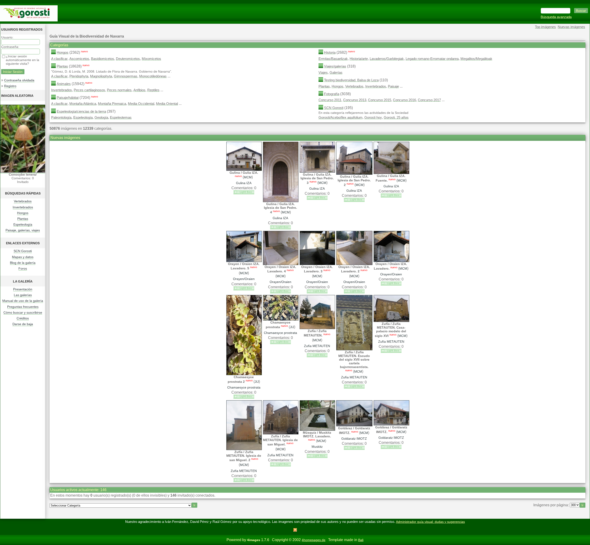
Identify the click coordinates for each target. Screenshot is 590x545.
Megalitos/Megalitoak (476, 59)
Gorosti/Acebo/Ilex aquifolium (341, 117)
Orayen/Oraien (244, 279)
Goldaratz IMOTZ (354, 438)
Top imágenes (545, 27)
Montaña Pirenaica (112, 104)
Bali (360, 540)
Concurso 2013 (354, 100)
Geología (101, 117)
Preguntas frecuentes (22, 307)
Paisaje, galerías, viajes (23, 230)
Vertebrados (23, 201)
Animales (64, 84)
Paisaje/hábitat (68, 98)
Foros (22, 268)
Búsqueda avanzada (556, 17)
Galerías (336, 72)
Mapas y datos (22, 257)
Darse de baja (22, 324)
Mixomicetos (151, 59)
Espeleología (22, 224)
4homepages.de (313, 540)
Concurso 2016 (404, 100)
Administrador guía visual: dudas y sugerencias (430, 522)
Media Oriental (167, 104)
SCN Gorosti (23, 251)
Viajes (323, 72)
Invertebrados (23, 207)
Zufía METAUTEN (317, 346)
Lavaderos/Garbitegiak (387, 59)
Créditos (23, 318)
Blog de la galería (22, 263)
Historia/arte (359, 59)
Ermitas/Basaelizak (333, 59)
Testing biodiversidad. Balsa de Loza (351, 80)
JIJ (257, 381)
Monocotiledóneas (153, 76)
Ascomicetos (79, 59)
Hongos (22, 213)
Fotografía (331, 94)
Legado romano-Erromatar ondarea (432, 59)
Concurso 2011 (330, 100)
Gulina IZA (243, 183)
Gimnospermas (125, 76)
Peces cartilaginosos (89, 90)
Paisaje (393, 86)
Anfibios (139, 90)
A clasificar (59, 59)
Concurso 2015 (379, 100)
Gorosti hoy (373, 117)
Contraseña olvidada (19, 80)
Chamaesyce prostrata (243, 387)
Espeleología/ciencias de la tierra (81, 111)
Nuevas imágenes (571, 27)
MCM (248, 177)
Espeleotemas (121, 117)
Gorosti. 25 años (396, 117)
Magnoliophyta (101, 76)
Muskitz (317, 446)
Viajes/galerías (335, 66)
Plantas (22, 219)
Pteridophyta (78, 76)
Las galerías (23, 295)
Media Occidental (141, 104)
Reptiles (153, 90)
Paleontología (61, 117)
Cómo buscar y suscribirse (22, 312)
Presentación (22, 289)
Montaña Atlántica (82, 104)
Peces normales (119, 90)
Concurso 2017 (429, 100)
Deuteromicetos (128, 59)
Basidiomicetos (102, 59)
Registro (10, 86)
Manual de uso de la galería (22, 301)
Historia (330, 52)
